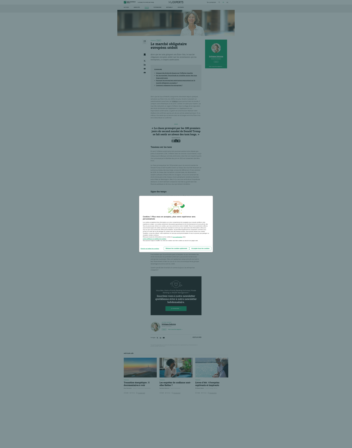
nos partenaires (177, 237)
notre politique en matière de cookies (154, 239)
